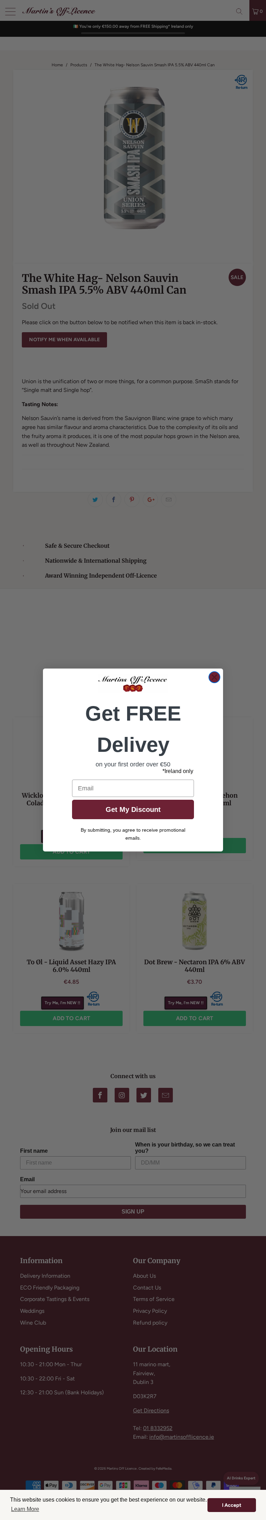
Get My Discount (133, 809)
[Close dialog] (214, 677)
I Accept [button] (231, 1505)
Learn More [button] (25, 1509)
